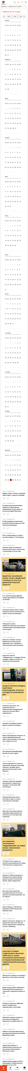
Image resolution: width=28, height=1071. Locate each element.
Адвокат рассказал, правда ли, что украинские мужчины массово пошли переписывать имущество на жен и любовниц (13, 923)
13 (15, 40)
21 (17, 45)
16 (5, 45)
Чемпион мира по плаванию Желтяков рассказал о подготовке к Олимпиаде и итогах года (13, 549)
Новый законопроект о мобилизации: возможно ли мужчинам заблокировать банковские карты (12, 1048)
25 (10, 50)
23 (5, 50)
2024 (8, 16)
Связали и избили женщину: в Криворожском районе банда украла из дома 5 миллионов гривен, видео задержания (12, 878)
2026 (21, 16)
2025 (14, 16)
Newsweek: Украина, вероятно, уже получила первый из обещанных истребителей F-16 (12, 1019)
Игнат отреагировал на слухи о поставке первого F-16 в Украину (13, 536)
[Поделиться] (4, 498)
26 (13, 50)
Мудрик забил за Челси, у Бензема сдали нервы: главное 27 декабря (13, 494)
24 (8, 50)
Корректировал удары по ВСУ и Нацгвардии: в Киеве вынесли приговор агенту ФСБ (12, 1063)
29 (20, 50)
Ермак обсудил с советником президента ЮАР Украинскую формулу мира (12, 908)
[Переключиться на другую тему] (18, 2)
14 (17, 40)
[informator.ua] (3, 2)
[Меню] (26, 2)
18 (10, 45)
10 (8, 40)
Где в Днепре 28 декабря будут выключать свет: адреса (12, 752)
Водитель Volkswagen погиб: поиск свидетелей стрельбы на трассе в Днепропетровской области (13, 580)
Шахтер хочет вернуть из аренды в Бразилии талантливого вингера (14, 976)
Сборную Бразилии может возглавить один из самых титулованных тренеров (11, 799)
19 (13, 45)
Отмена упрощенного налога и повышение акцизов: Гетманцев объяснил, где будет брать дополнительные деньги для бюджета (13, 767)
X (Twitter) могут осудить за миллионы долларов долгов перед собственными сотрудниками (13, 863)
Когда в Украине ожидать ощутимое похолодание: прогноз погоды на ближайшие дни (13, 690)
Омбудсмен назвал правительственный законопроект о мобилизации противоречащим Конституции (14, 626)
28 (17, 50)
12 (13, 40)
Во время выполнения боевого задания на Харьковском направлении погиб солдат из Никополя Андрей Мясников (12, 508)
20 (15, 45)
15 (20, 40)
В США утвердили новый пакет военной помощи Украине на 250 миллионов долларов (13, 523)
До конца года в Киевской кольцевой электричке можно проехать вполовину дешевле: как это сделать (13, 893)
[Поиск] (22, 2)
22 (20, 45)
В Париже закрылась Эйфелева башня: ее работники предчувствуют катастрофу (12, 1005)
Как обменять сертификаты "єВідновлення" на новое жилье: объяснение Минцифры (13, 845)
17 (8, 45)
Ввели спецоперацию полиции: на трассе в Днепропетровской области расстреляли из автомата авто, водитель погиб (13, 738)
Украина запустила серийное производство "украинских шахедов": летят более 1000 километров (12, 784)
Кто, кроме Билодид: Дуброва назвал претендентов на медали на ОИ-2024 (13, 597)
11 (10, 40)
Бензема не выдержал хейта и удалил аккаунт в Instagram (12, 724)
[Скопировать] (7, 498)
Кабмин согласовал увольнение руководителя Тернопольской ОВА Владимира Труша (13, 1033)
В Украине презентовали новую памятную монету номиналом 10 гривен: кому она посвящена (13, 611)
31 (8, 55)
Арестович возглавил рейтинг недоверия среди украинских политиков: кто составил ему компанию (12, 814)
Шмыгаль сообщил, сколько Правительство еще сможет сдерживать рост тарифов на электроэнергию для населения (12, 642)
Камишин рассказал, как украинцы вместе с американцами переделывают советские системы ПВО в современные (12, 709)
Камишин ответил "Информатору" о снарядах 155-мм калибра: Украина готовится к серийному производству (13, 658)
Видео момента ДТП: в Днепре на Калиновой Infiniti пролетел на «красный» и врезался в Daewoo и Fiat (13, 990)
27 (15, 50)
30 (5, 55)
